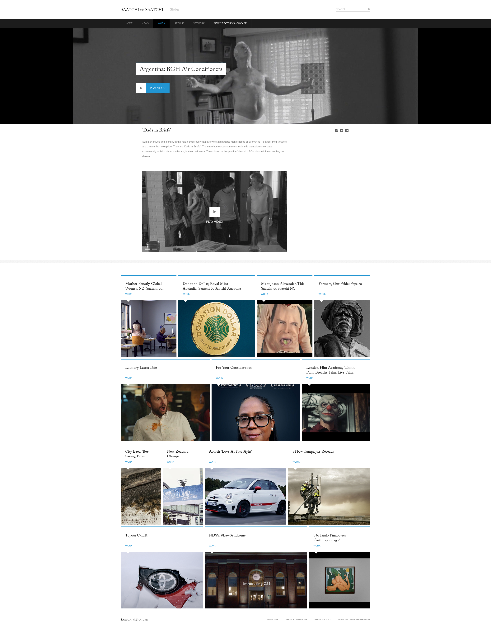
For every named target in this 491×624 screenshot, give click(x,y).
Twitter (341, 130)
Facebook (336, 130)
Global (175, 9)
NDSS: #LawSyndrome (227, 536)
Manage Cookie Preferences (354, 619)
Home (129, 23)
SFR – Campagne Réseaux (313, 452)
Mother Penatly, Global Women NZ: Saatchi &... (145, 286)
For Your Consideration (234, 368)
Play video (158, 87)
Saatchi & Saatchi (142, 9)
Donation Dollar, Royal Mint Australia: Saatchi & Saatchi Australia (212, 286)
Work (161, 23)
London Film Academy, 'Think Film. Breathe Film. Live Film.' (330, 370)
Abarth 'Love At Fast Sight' (230, 452)
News (145, 23)
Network (199, 23)
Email (346, 130)
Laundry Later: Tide (141, 368)
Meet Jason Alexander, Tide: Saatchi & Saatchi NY (283, 286)
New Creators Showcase (230, 23)
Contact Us (272, 619)
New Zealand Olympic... (177, 454)
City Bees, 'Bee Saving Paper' (137, 454)
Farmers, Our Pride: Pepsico (340, 284)
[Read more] (148, 328)
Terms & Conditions (296, 619)
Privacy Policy (323, 619)
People (179, 23)
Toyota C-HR (136, 536)
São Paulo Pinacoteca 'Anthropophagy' (329, 538)
